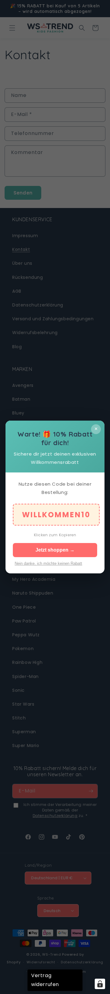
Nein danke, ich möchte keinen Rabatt (48, 563)
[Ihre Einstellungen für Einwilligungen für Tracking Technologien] (100, 984)
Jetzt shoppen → (55, 550)
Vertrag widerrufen (45, 980)
